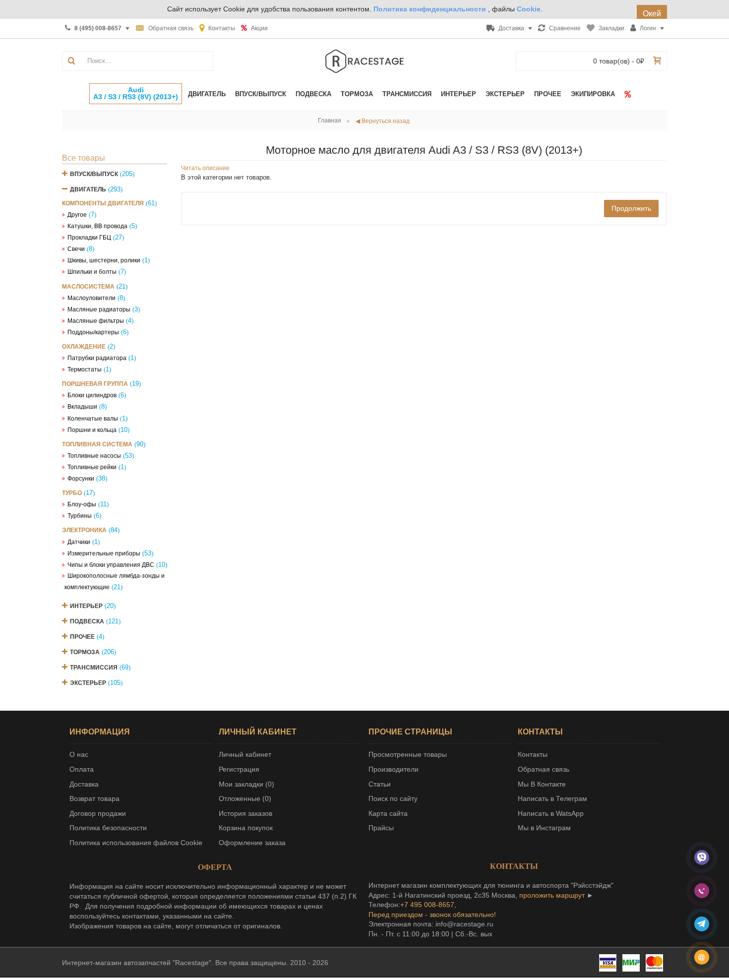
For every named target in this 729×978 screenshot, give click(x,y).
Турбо (72, 492)
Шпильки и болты (92, 271)
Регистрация (239, 769)
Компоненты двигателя (103, 203)
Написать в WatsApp (551, 813)
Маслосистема (88, 286)
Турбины (79, 515)
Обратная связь (543, 769)
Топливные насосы (94, 455)
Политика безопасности (108, 828)
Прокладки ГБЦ (89, 237)
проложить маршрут (552, 895)
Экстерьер (88, 682)
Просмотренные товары (407, 754)
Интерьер (86, 606)
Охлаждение (84, 346)
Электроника (84, 530)
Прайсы (381, 828)
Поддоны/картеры (93, 332)
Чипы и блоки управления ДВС (110, 564)
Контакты (532, 754)
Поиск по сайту (393, 798)
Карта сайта (388, 813)
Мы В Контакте (542, 784)
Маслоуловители (91, 298)
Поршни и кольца (92, 430)
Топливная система (97, 444)
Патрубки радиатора (96, 358)
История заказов (245, 813)
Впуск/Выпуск (94, 174)
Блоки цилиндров (92, 395)
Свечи (76, 248)
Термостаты (84, 369)
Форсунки (80, 478)
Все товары (83, 158)
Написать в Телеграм (552, 798)
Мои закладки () (246, 784)
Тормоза (85, 652)
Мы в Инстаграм (544, 828)
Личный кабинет (245, 754)
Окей (652, 13)
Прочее (82, 636)
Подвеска (87, 621)
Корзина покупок (246, 828)
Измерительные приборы (103, 553)
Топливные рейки (92, 467)
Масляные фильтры (95, 320)
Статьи (379, 784)
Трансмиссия (94, 667)
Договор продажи (97, 813)
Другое (77, 214)
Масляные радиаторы (98, 309)
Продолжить (631, 208)
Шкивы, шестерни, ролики (103, 260)
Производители (393, 769)
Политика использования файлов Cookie (135, 843)
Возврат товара (94, 798)
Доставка (84, 784)
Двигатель (88, 189)
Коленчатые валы (92, 418)
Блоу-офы (81, 504)
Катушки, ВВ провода (97, 226)
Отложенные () (245, 798)
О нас (78, 754)
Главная (329, 120)
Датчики (78, 542)
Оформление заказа (252, 843)
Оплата (81, 769)
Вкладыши (82, 406)
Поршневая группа (95, 383)
